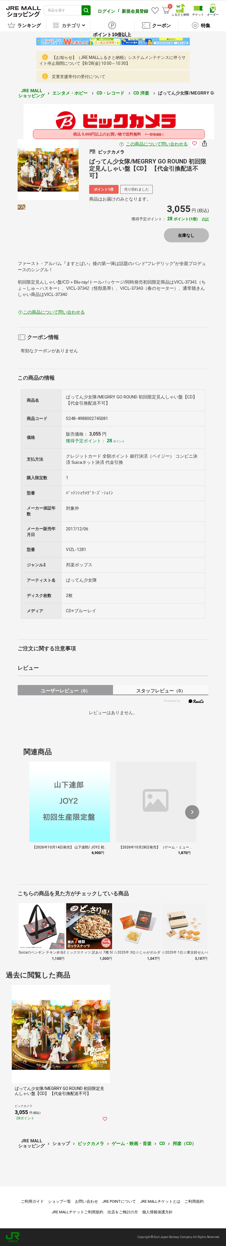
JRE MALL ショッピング (31, 93)
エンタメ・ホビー (70, 93)
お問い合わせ (86, 1201)
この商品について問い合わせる (157, 144)
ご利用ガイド (32, 1201)
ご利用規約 (194, 1201)
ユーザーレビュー (65, 691)
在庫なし (186, 235)
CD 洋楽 (141, 93)
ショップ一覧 (59, 1201)
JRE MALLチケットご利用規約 (77, 1212)
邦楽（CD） (184, 1143)
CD (162, 1143)
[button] (192, 812)
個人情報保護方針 (157, 1212)
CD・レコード (111, 93)
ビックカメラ (91, 1143)
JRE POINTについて (119, 1201)
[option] (48, 169)
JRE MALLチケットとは (160, 1201)
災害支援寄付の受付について (78, 76)
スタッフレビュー (160, 691)
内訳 (205, 219)
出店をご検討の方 (122, 1212)
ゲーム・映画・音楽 (132, 1143)
